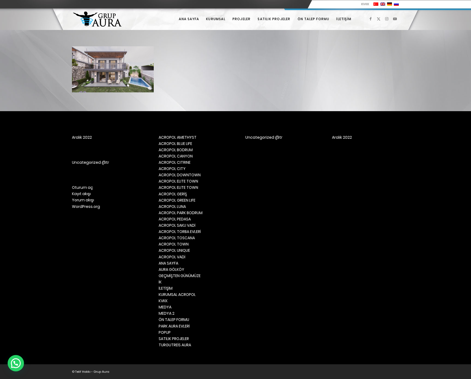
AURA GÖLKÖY (171, 269)
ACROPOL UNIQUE (174, 250)
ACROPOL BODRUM (176, 150)
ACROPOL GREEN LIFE (177, 200)
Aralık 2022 (82, 137)
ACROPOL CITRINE (175, 162)
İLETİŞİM (166, 288)
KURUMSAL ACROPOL (177, 294)
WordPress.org (86, 206)
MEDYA (165, 307)
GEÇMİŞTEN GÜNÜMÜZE (180, 275)
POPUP (165, 332)
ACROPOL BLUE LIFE (175, 143)
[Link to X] (379, 19)
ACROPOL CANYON (176, 156)
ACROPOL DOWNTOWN (180, 175)
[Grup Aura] (97, 19)
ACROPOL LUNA (172, 206)
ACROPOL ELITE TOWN (178, 181)
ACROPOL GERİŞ (173, 194)
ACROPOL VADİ (172, 257)
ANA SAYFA (168, 263)
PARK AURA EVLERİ (174, 326)
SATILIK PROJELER (174, 338)
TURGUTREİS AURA (175, 345)
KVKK (365, 4)
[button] (16, 363)
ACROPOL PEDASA (175, 219)
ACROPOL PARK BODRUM (181, 213)
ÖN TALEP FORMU (174, 319)
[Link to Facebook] (370, 19)
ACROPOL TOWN (174, 244)
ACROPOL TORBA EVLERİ (180, 231)
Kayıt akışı (81, 193)
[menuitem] (363, 4)
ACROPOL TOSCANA (177, 238)
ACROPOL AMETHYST (178, 137)
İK (160, 282)
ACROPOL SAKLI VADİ (177, 225)
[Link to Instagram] (387, 19)
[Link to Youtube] (395, 19)
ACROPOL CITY (172, 168)
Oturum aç (82, 187)
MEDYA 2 (166, 313)
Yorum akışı (83, 200)
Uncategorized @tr (90, 162)
